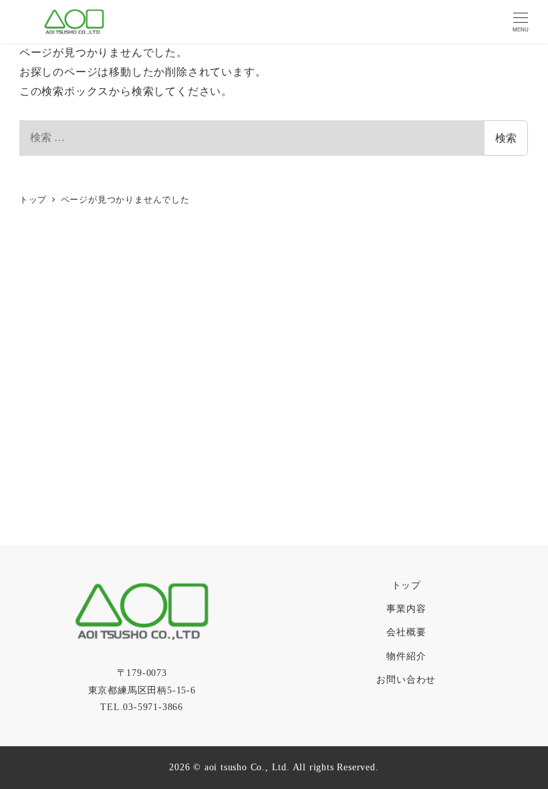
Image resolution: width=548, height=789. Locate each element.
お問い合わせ (406, 679)
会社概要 (406, 632)
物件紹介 (406, 656)
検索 (506, 138)
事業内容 (406, 608)
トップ (406, 585)
